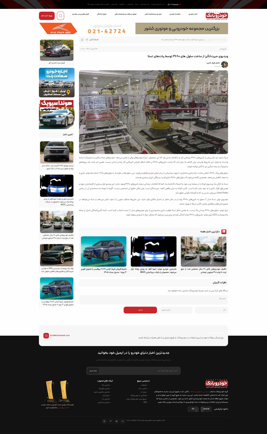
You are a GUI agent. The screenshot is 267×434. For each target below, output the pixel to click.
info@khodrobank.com (60, 335)
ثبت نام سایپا (145, 4)
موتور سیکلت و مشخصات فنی (126, 14)
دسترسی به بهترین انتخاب (199, 391)
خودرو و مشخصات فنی (153, 14)
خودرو (151, 173)
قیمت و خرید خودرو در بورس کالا (98, 4)
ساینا (136, 4)
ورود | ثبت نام (46, 15)
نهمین (59, 408)
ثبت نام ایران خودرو (158, 4)
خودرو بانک (222, 40)
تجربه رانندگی (101, 14)
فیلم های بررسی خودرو (80, 14)
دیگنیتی (122, 4)
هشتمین (66, 408)
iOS (193, 409)
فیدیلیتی (114, 4)
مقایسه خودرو (175, 14)
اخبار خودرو (193, 14)
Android (206, 409)
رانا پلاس (130, 4)
